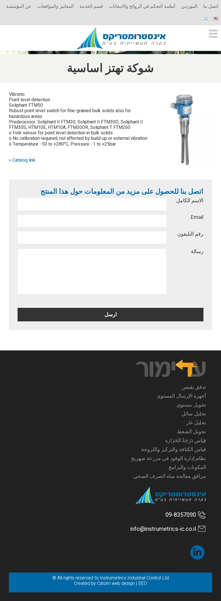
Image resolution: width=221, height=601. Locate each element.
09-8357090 (180, 515)
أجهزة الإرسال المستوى (181, 396)
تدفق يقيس (194, 387)
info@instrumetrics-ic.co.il (163, 529)
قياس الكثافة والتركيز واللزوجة (173, 449)
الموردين (189, 6)
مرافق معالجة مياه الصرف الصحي (169, 476)
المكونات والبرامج (187, 467)
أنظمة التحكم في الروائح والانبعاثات (142, 6)
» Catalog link (22, 160)
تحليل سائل (194, 414)
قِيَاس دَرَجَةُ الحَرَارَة (185, 440)
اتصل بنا (210, 6)
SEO (142, 583)
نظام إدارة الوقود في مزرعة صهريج (168, 458)
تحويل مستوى (191, 405)
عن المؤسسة (18, 6)
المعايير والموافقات (55, 6)
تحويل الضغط (191, 432)
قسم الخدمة (91, 6)
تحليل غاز (196, 423)
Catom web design (116, 583)
